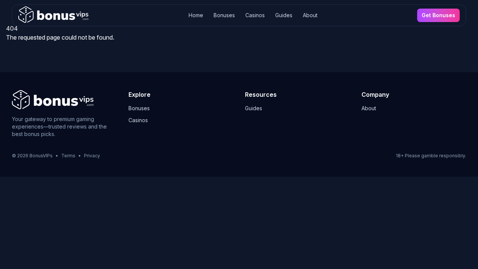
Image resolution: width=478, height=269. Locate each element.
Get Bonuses (438, 15)
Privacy (92, 155)
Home (196, 15)
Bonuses (224, 15)
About (310, 15)
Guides (283, 15)
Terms (68, 155)
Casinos (255, 15)
